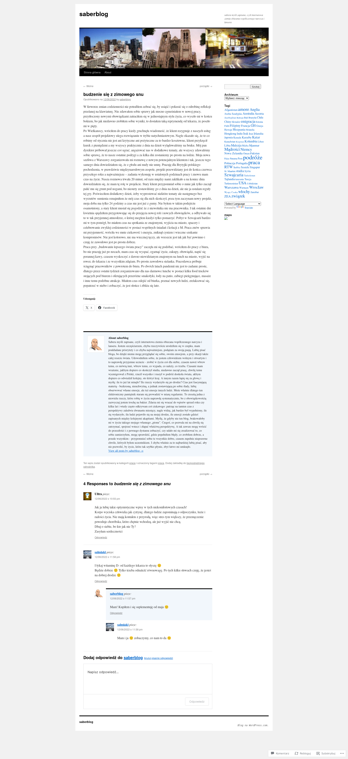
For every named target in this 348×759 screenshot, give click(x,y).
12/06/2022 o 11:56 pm (107, 557)
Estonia (259, 121)
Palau (226, 158)
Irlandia (258, 133)
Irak (245, 133)
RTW (228, 166)
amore (243, 109)
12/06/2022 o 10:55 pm (107, 498)
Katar (256, 137)
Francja (245, 126)
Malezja (236, 145)
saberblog (93, 13)
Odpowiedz (101, 537)
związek (238, 196)
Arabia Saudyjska (233, 113)
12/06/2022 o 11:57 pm (122, 598)
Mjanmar (254, 145)
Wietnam (244, 187)
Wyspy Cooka (231, 192)
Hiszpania (239, 129)
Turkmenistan (231, 183)
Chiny (227, 122)
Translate (248, 207)
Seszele (245, 167)
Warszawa (231, 187)
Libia (227, 145)
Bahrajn (240, 117)
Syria (247, 171)
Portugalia (242, 163)
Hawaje (228, 129)
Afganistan (230, 110)
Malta (245, 145)
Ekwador (236, 121)
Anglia (255, 109)
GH (253, 125)
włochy (244, 191)
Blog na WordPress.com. (253, 725)
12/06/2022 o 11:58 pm (130, 629)
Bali (246, 117)
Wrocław (256, 187)
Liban (261, 141)
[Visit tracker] (226, 218)
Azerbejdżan (230, 117)
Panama (233, 158)
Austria (259, 113)
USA (242, 183)
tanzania (239, 179)
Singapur (255, 167)
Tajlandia (229, 179)
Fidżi (226, 125)
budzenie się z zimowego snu (113, 94)
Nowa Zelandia (233, 153)
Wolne (88, 86)
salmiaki (100, 552)
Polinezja (229, 163)
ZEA (227, 196)
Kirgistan (240, 141)
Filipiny (235, 125)
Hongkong (230, 133)
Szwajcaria (233, 175)
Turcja (247, 179)
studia (240, 171)
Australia (248, 113)
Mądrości (232, 149)
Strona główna (92, 72)
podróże (252, 157)
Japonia (228, 137)
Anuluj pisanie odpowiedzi (158, 658)
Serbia (236, 167)
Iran (251, 133)
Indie (240, 133)
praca (132, 463)
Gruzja (259, 126)
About (108, 72)
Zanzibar (255, 192)
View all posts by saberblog (125, 451)
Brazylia (252, 117)
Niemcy (246, 149)
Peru (240, 158)
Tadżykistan (249, 175)
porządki (206, 86)
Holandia (250, 129)
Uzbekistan (252, 183)
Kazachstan (229, 141)
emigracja (248, 121)
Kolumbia (250, 141)
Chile (260, 117)
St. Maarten (229, 171)
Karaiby (247, 137)
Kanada (237, 137)
